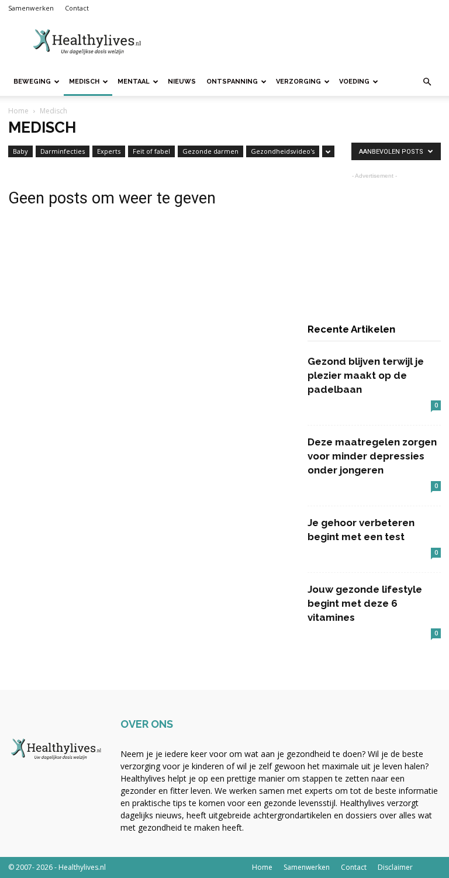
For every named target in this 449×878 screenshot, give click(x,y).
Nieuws (182, 81)
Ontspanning (232, 81)
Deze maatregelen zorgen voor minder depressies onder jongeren (372, 456)
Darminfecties (62, 151)
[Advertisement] (303, 42)
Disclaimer (395, 867)
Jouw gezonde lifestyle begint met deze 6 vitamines (365, 603)
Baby (20, 151)
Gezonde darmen (210, 151)
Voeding (354, 81)
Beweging (32, 81)
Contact (77, 8)
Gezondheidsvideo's (283, 151)
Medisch (84, 81)
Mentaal (134, 81)
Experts (108, 151)
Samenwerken (31, 8)
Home (18, 111)
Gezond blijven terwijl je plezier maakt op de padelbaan (366, 375)
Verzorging (298, 81)
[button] (427, 82)
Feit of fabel (151, 151)
